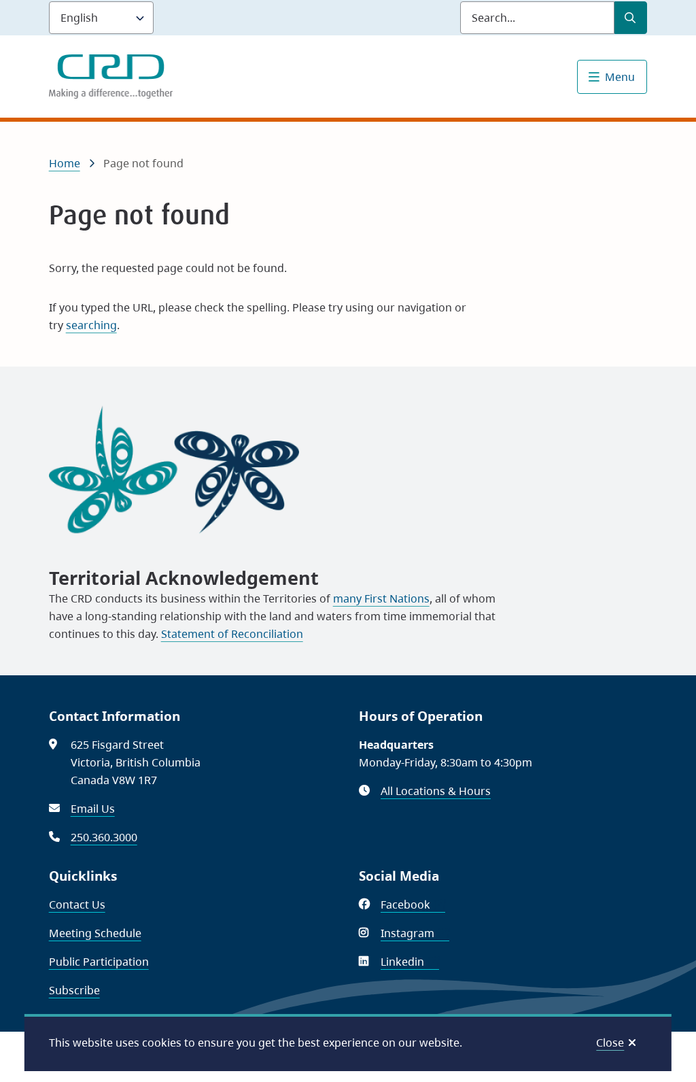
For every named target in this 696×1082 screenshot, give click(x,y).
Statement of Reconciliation (232, 633)
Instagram (415, 933)
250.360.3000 (104, 837)
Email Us (93, 808)
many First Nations (381, 598)
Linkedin (410, 961)
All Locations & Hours (436, 790)
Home (64, 163)
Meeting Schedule (95, 933)
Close (610, 1042)
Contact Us (77, 904)
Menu (620, 76)
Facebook (413, 904)
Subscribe (74, 990)
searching (91, 325)
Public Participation (99, 961)
